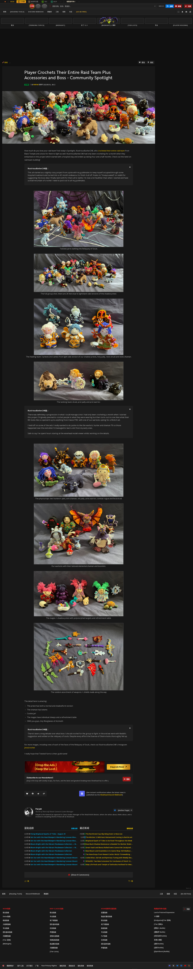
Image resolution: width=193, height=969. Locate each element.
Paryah (36, 85)
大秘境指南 (7, 924)
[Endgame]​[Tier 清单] (162, 920)
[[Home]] (15, 6)
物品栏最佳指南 (106, 916)
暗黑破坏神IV (73, 2)
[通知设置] (182, 12)
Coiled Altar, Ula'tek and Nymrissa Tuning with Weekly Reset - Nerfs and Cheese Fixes (109, 858)
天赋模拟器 (7, 936)
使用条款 (90, 966)
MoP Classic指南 (56, 909)
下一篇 (130, 881)
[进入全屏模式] (178, 12)
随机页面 (63, 966)
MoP (55, 2)
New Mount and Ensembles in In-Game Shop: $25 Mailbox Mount (109, 851)
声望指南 (53, 932)
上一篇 (26, 881)
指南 (64, 12)
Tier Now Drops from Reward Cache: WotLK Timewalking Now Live (109, 854)
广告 (37, 966)
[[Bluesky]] (27, 793)
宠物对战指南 (54, 936)
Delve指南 (6, 916)
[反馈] (186, 12)
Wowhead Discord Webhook (111, 795)
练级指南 (6, 920)
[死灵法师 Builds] (160, 936)
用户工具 (20, 966)
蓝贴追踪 (29, 828)
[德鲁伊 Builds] (159, 932)
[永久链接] (44, 793)
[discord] (82, 793)
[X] (173, 965)
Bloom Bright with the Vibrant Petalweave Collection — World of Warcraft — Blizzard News (54, 844)
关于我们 (29, 966)
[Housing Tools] (15, 894)
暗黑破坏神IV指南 (160, 909)
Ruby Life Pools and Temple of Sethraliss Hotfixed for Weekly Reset (109, 865)
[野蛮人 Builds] (159, 928)
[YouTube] (185, 965)
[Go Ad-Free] (81, 12)
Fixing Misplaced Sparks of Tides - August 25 (48, 834)
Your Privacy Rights (49, 966)
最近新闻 (84, 828)
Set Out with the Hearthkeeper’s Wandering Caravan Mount (54, 858)
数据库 (49, 12)
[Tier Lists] (54, 951)
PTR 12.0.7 (44, 6)
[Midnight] (7, 944)
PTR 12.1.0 (38, 6)
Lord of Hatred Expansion (164, 912)
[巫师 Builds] (159, 948)
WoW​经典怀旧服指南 (108, 909)
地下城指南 (54, 920)
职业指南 (6, 912)
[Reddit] (38, 793)
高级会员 (72, 966)
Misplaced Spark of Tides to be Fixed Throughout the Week (109, 841)
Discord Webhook (36, 12)
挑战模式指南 (54, 944)
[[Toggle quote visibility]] (130, 167)
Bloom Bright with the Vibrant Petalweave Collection (51, 851)
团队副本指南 (7, 932)
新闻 (4, 12)
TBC (45, 2)
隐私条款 (81, 966)
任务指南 (53, 928)
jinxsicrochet (29, 747)
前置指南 (104, 912)
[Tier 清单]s (158, 924)
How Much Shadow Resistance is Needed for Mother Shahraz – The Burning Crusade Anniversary (109, 844)
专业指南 (6, 928)
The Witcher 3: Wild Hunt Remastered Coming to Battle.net (109, 837)
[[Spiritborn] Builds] (161, 951)
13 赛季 (156, 916)
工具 (161, 894)
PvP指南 (104, 936)
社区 (70, 12)
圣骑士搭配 (158, 940)
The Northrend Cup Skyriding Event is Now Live (104, 834)
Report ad (188, 888)
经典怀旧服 (34, 2)
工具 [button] (57, 12)
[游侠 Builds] (159, 944)
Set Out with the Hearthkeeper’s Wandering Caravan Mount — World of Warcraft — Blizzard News (54, 837)
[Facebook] (33, 793)
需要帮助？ (11, 966)
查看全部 (74, 828)
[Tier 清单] (7, 940)
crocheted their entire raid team (111, 150)
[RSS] (189, 965)
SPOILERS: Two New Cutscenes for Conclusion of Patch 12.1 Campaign (109, 861)
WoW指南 (6, 909)
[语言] (190, 12)
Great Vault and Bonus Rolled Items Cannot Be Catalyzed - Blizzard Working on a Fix (109, 848)
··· (61, 2)
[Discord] (169, 965)
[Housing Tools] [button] (17, 12)
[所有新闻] (5, 1)
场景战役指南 (54, 940)
